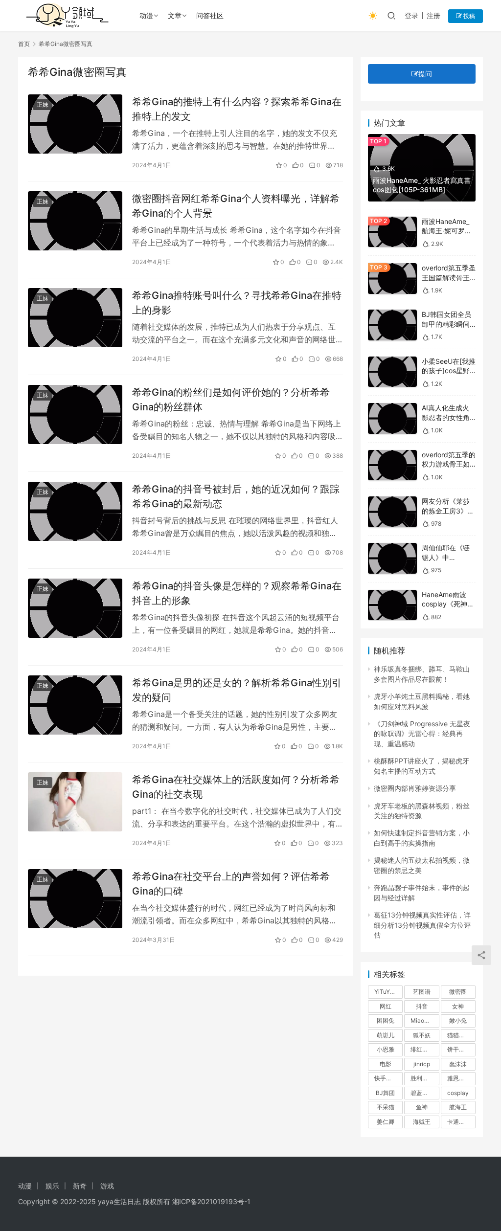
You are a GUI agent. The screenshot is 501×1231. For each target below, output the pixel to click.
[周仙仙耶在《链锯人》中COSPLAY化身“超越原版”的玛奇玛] (392, 558)
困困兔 (385, 1020)
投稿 (468, 16)
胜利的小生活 (424, 1078)
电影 (385, 1064)
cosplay (458, 1093)
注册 (433, 15)
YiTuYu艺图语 (388, 991)
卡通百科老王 (461, 1121)
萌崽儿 (385, 1035)
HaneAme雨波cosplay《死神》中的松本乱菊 (448, 604)
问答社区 (210, 15)
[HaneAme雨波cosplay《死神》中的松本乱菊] (392, 605)
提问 (425, 73)
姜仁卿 (385, 1121)
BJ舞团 (385, 1093)
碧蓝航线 (422, 1093)
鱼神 (422, 1107)
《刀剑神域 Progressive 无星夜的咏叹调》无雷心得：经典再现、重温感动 (422, 733)
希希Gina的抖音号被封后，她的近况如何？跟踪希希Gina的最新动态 (236, 496)
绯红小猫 (422, 1049)
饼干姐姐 (459, 1049)
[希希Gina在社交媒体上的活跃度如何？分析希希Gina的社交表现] (75, 801)
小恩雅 (385, 1049)
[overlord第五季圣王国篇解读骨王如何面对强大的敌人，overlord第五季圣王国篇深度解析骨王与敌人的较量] (392, 278)
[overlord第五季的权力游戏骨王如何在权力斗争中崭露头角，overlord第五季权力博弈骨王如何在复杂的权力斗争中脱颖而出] (392, 465)
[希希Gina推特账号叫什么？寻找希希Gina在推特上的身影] (75, 317)
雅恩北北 (459, 1078)
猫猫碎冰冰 (461, 1035)
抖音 (422, 1006)
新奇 (80, 1186)
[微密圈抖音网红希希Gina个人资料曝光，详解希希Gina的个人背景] (75, 220)
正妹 (42, 104)
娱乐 (52, 1186)
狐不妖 (422, 1035)
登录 (411, 15)
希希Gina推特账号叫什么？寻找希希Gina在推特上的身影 (237, 302)
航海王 (458, 1107)
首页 (24, 43)
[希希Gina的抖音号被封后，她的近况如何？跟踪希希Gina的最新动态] (75, 511)
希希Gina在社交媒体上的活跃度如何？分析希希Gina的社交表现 (236, 787)
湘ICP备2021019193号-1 (211, 1201)
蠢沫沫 (458, 1064)
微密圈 (458, 991)
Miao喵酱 (423, 1020)
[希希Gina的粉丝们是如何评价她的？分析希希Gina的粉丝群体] (75, 414)
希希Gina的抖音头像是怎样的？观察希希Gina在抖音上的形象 (237, 593)
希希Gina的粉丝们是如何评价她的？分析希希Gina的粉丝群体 (231, 399)
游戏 (107, 1186)
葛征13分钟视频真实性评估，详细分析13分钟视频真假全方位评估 (422, 925)
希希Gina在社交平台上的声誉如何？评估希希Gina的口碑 (231, 883)
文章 (175, 15)
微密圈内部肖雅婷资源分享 (415, 788)
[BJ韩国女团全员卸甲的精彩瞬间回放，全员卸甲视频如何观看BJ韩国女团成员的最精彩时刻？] (392, 325)
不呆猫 (385, 1107)
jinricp (421, 1064)
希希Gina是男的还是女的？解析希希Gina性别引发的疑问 (237, 690)
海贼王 (422, 1121)
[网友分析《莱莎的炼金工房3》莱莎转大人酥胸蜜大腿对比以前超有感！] (392, 511)
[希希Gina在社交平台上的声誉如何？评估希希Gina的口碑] (75, 898)
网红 (385, 1006)
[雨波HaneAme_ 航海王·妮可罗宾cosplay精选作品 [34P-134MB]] (392, 232)
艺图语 (422, 991)
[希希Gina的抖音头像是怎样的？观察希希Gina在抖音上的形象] (75, 608)
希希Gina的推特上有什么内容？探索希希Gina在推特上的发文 (237, 109)
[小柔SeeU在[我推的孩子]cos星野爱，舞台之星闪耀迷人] (392, 372)
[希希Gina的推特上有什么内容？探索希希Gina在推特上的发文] (75, 124)
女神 (458, 1006)
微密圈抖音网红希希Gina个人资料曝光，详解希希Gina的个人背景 (236, 206)
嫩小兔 (458, 1020)
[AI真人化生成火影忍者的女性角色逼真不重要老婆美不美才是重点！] (392, 418)
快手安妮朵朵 (388, 1078)
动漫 (146, 15)
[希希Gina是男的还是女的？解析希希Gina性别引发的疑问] (75, 705)
